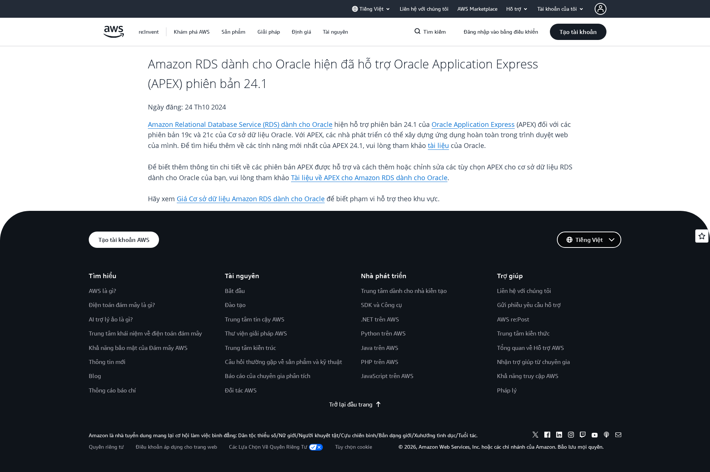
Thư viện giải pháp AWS (256, 333)
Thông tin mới (107, 361)
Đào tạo (235, 305)
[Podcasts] (606, 436)
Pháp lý (507, 390)
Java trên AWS (379, 347)
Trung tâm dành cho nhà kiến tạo (404, 290)
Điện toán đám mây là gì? (122, 305)
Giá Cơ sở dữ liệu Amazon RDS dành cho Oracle (251, 198)
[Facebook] (547, 436)
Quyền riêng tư (106, 447)
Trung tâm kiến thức (523, 333)
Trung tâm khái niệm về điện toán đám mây (145, 333)
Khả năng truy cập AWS (527, 376)
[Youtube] (595, 436)
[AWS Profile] (600, 9)
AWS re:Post (513, 319)
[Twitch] (583, 436)
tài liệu (438, 145)
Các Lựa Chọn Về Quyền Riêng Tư (268, 447)
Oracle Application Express (473, 124)
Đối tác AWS (241, 390)
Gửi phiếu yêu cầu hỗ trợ (529, 305)
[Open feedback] (702, 236)
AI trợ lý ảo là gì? (111, 319)
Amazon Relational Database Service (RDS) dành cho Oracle (240, 124)
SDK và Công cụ (381, 305)
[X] (535, 436)
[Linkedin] (559, 436)
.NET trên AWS (380, 319)
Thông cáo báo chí (112, 390)
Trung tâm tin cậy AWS (254, 319)
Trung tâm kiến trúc (250, 347)
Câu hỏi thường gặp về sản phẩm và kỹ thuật (283, 361)
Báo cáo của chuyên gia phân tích (267, 376)
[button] (192, 31)
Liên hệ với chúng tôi (524, 290)
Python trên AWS (383, 333)
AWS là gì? (102, 290)
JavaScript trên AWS (387, 376)
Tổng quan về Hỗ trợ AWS (530, 347)
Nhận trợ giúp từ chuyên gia (533, 361)
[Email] (618, 436)
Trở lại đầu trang (350, 404)
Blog (95, 376)
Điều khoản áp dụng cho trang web (176, 447)
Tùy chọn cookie (353, 447)
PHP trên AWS (379, 361)
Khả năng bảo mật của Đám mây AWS (138, 347)
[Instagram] (571, 436)
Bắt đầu (235, 290)
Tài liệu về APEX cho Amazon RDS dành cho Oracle (369, 177)
